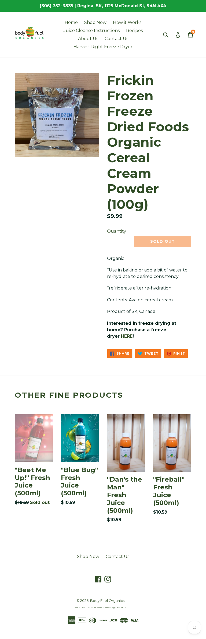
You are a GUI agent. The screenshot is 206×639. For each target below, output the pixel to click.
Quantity (116, 231)
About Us (88, 38)
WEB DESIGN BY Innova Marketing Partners (100, 607)
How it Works (127, 22)
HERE (127, 336)
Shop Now (95, 22)
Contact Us (116, 38)
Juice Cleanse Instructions (92, 30)
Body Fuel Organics (107, 600)
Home (71, 22)
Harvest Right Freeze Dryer (103, 46)
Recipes (134, 30)
